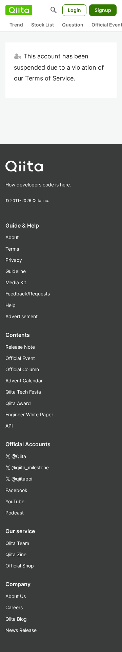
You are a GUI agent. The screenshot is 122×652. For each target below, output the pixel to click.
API (9, 426)
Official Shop (19, 565)
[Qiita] (18, 10)
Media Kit (15, 282)
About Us (15, 596)
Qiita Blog (16, 619)
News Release (21, 630)
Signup (103, 10)
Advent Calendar (24, 380)
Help (10, 305)
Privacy (13, 260)
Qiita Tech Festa (23, 392)
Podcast (14, 512)
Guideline (15, 271)
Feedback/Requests (27, 293)
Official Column (22, 369)
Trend (16, 25)
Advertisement (21, 316)
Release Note (20, 347)
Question (72, 25)
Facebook (16, 490)
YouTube (14, 501)
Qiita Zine (15, 554)
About (12, 237)
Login (74, 10)
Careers (14, 607)
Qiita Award (18, 403)
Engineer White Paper (29, 414)
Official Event (20, 358)
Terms (12, 249)
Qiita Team (17, 543)
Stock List (42, 25)
